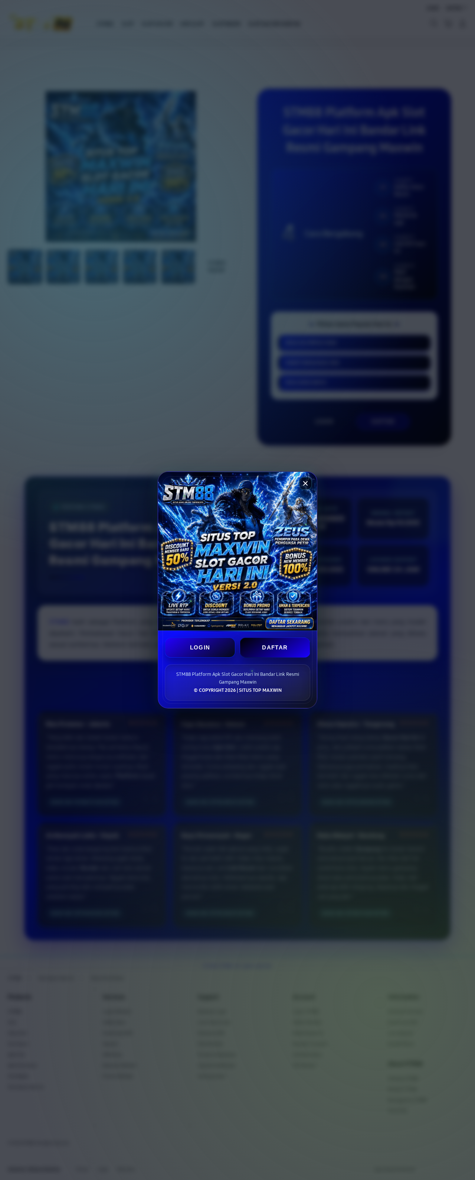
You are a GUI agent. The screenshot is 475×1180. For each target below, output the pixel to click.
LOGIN (200, 647)
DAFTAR (275, 647)
